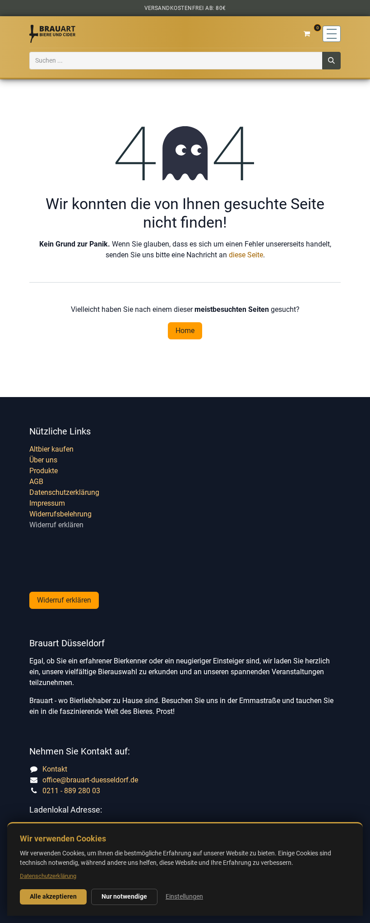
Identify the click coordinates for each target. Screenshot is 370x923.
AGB (36, 481)
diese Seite (246, 255)
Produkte (43, 470)
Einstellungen (184, 896)
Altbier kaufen (51, 449)
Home (185, 330)
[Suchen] (331, 60)
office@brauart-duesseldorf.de (90, 780)
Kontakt (54, 769)
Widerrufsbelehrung (60, 514)
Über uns (43, 460)
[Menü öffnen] (332, 34)
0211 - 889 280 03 (71, 790)
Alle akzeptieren (53, 896)
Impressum (47, 503)
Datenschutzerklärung (64, 492)
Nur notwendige (124, 896)
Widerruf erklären (56, 525)
